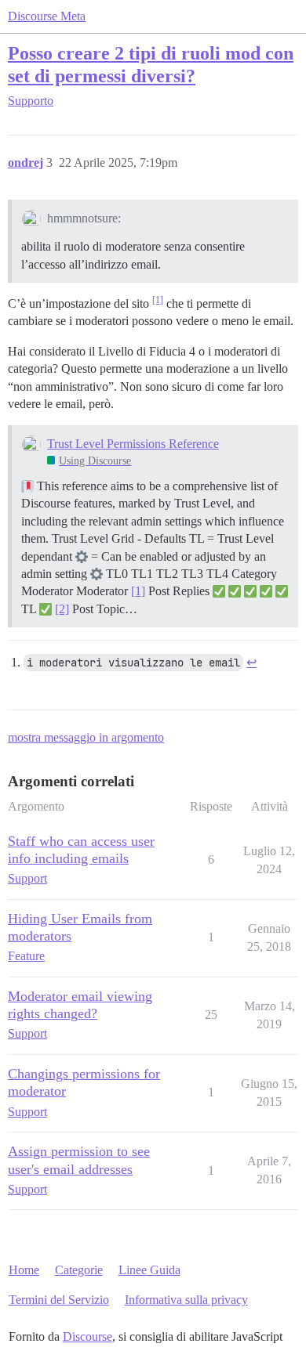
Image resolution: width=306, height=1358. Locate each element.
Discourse (87, 1336)
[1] (157, 299)
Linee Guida (149, 1270)
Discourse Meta (47, 16)
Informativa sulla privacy (186, 1299)
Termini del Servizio (59, 1299)
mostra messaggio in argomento (86, 737)
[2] (62, 609)
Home (24, 1270)
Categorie (79, 1270)
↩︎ (251, 662)
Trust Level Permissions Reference (133, 443)
